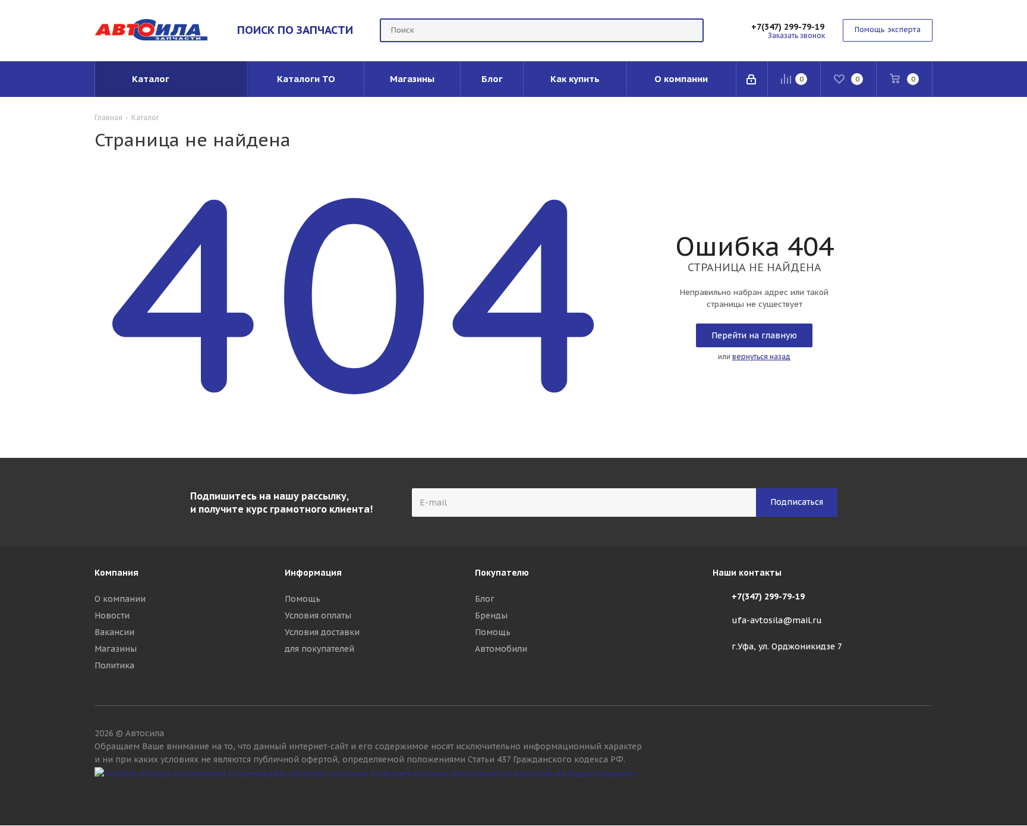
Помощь (302, 598)
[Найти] (689, 30)
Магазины (115, 648)
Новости (112, 615)
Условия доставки (322, 632)
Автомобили (501, 648)
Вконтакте (923, 795)
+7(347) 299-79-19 (787, 26)
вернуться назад (761, 356)
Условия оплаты (318, 615)
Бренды (491, 615)
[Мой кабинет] (752, 79)
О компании (120, 598)
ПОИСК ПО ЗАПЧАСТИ (295, 30)
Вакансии (114, 632)
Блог (484, 598)
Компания (116, 572)
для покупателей (319, 648)
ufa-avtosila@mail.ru (777, 620)
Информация (313, 572)
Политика (114, 665)
